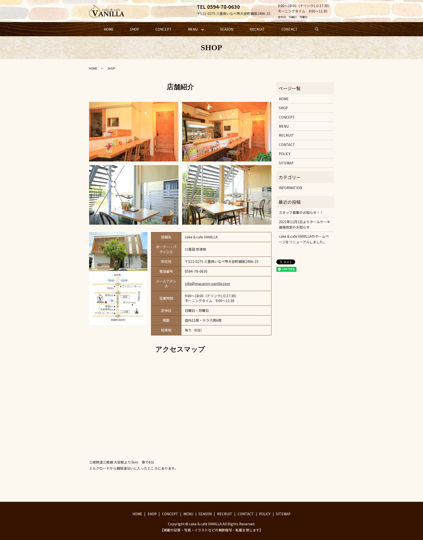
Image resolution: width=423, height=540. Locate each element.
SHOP (134, 29)
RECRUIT (257, 29)
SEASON (226, 29)
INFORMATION (290, 187)
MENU (193, 29)
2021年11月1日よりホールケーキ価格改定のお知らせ (304, 224)
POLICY (284, 153)
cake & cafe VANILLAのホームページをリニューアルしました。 (304, 239)
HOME (109, 29)
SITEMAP (286, 162)
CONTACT (290, 29)
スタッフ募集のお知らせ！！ (301, 212)
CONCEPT (163, 29)
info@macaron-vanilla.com (207, 283)
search (316, 29)
